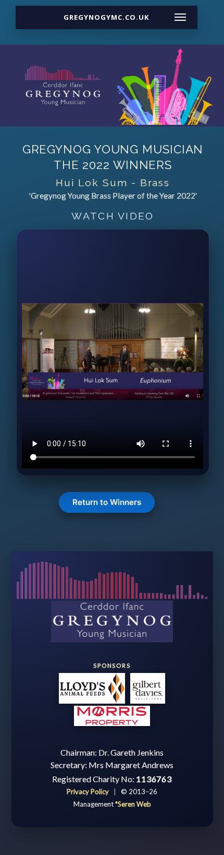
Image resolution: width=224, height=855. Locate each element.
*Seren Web (133, 804)
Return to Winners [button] (106, 502)
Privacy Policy (88, 791)
